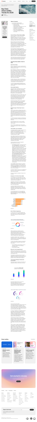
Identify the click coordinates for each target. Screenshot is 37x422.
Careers (6, 390)
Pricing (27, 1)
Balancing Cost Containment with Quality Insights (31, 38)
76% (16, 307)
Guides (20, 397)
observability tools (22, 55)
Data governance (3, 395)
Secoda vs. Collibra (21, 402)
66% (19, 44)
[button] (11, 1)
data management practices (18, 153)
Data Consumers (9, 397)
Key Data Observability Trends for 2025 (32, 33)
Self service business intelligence (14, 400)
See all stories (33, 339)
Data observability (13, 36)
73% (20, 237)
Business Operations (9, 400)
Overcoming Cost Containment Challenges (32, 39)
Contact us (26, 395)
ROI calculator (20, 403)
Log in (30, 1)
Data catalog (2, 397)
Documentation (11, 390)
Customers (23, 1)
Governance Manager (8, 399)
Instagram (32, 396)
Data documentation (15, 398)
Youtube (32, 397)
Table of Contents (31, 22)
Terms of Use (12, 418)
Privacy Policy (16, 418)
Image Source (12, 208)
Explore (20, 404)
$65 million (17, 145)
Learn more (33, 1)
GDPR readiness (27, 398)
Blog (19, 396)
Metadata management (14, 394)
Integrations (19, 1)
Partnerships (26, 397)
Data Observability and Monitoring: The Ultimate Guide (32, 31)
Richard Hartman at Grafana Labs (19, 83)
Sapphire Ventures (20, 102)
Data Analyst (8, 396)
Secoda (21, 324)
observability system (15, 166)
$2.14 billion (20, 49)
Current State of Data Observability (32, 23)
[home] (3, 1)
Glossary (15, 390)
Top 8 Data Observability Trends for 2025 (32, 26)
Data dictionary (3, 398)
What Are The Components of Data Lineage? (31, 35)
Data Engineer (9, 395)
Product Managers (9, 401)
